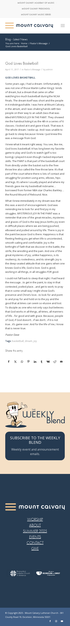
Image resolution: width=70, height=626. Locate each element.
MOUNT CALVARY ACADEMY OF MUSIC (36, 3)
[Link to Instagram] (56, 621)
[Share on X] (15, 362)
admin (49, 69)
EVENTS (35, 537)
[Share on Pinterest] (28, 362)
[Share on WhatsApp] (22, 362)
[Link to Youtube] (62, 621)
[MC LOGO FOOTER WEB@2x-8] (35, 507)
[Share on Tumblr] (41, 362)
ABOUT (35, 525)
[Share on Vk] (48, 362)
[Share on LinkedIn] (35, 362)
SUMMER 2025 (35, 531)
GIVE (35, 548)
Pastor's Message (32, 69)
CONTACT (35, 543)
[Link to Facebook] (50, 621)
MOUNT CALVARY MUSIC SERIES (36, 14)
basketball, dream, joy (24, 340)
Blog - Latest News (16, 39)
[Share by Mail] (61, 362)
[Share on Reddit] (55, 362)
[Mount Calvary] (29, 25)
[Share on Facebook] (8, 362)
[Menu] (63, 25)
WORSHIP (35, 519)
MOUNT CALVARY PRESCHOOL (36, 8)
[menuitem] (36, 3)
